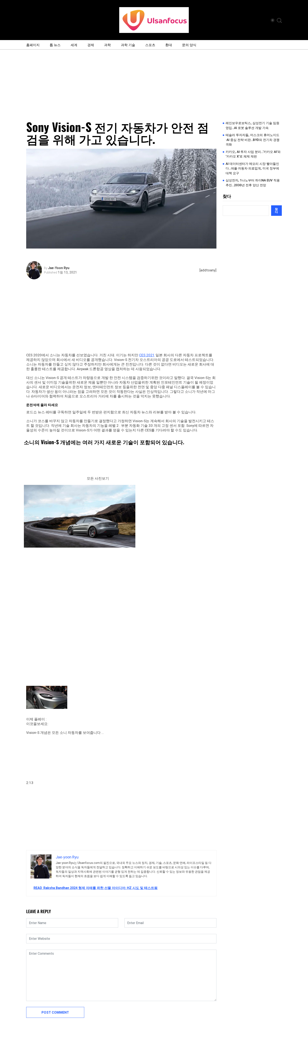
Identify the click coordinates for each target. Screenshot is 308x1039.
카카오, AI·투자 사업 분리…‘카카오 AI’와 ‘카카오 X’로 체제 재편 (253, 154)
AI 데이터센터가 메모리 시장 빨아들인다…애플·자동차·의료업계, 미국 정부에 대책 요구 (252, 168)
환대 (168, 44)
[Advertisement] (154, 81)
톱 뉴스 (55, 44)
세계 (74, 44)
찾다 (227, 196)
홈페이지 (33, 44)
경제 (90, 44)
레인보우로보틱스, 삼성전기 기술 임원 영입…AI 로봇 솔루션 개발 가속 (252, 125)
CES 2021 (147, 355)
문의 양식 (189, 44)
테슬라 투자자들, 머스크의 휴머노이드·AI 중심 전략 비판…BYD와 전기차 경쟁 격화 (253, 139)
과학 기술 (128, 44)
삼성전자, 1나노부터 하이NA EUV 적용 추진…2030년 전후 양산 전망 (253, 182)
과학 (107, 44)
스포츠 (150, 44)
